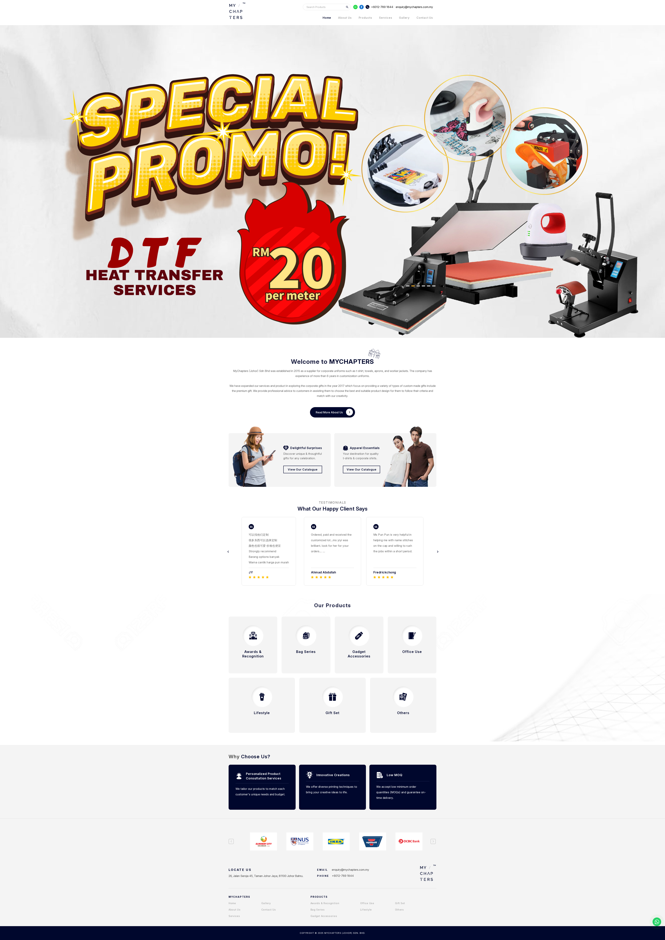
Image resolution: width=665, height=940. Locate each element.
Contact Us (424, 17)
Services (385, 17)
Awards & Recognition (325, 903)
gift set (400, 903)
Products (365, 17)
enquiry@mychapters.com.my (350, 869)
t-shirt (359, 371)
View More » (253, 662)
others (399, 909)
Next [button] (437, 551)
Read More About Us (329, 412)
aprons (378, 371)
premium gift (244, 391)
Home (327, 17)
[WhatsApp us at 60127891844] (657, 921)
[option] (270, 551)
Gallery (404, 17)
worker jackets (399, 371)
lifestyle (366, 909)
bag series (318, 909)
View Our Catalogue (302, 469)
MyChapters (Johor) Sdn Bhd (251, 371)
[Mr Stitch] (237, 10)
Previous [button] (227, 551)
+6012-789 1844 (382, 7)
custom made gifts (414, 386)
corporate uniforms (333, 371)
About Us (345, 17)
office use (367, 903)
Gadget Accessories (324, 916)
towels (369, 371)
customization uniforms (354, 376)
